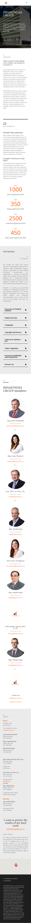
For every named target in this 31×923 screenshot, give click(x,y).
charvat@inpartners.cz (15, 633)
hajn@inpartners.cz (15, 534)
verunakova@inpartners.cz (15, 566)
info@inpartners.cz (15, 698)
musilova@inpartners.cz (15, 461)
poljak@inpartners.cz (15, 665)
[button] (16, 865)
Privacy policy (7, 880)
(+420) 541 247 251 (15, 702)
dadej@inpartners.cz (16, 598)
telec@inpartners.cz (15, 497)
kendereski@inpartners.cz (15, 426)
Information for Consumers (10, 878)
